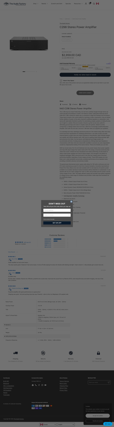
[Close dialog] (71, 201)
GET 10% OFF (57, 223)
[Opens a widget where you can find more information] (107, 424)
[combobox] (56, 215)
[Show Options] (69, 215)
